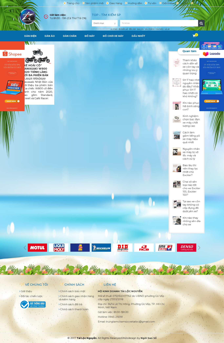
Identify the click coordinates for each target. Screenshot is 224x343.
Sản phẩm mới (94, 3)
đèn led (132, 29)
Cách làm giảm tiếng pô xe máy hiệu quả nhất (191, 137)
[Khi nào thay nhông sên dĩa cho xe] (177, 220)
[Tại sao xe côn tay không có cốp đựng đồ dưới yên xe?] (177, 203)
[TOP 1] (80, 247)
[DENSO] (186, 247)
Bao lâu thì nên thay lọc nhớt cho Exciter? (190, 170)
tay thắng (149, 29)
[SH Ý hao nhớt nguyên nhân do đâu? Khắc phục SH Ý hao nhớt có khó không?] (177, 82)
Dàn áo (50, 35)
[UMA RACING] (165, 247)
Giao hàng (116, 3)
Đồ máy (90, 35)
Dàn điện (30, 35)
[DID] (122, 247)
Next (198, 247)
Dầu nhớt (138, 35)
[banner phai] (211, 75)
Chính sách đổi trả (71, 304)
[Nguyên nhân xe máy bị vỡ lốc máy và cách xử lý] (177, 151)
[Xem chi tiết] (194, 36)
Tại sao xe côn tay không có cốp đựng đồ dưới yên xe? (191, 206)
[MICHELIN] (101, 247)
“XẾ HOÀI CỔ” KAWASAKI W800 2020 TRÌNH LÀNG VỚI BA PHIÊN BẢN (35, 70)
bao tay (140, 29)
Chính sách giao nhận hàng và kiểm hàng (76, 298)
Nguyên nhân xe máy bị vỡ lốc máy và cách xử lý (191, 153)
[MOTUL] (37, 247)
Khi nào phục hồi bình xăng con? (191, 106)
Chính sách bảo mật (72, 291)
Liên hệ (198, 3)
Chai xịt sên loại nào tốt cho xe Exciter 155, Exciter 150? (191, 188)
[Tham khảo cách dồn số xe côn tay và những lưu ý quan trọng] (177, 62)
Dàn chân (69, 35)
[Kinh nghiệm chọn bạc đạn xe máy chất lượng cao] (177, 118)
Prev (25, 247)
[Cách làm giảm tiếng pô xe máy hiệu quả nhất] (177, 134)
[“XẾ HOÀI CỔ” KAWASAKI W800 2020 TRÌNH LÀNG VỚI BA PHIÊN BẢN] (38, 56)
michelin (159, 29)
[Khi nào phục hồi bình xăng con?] (177, 105)
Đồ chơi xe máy (113, 35)
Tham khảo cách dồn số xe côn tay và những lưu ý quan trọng (191, 67)
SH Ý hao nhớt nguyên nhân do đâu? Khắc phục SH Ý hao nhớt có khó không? (191, 88)
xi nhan (114, 29)
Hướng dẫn (135, 3)
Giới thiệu (167, 3)
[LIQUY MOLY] (58, 247)
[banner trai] (12, 75)
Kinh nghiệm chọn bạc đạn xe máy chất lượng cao (191, 120)
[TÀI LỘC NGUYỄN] (27, 16)
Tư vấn (152, 3)
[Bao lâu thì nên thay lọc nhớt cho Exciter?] (177, 167)
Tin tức (184, 3)
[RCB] (144, 247)
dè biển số (123, 29)
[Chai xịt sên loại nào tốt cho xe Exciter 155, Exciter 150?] (177, 184)
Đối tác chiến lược (31, 296)
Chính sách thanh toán (74, 309)
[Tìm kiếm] (201, 23)
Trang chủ (73, 3)
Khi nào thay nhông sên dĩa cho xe (191, 221)
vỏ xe (167, 29)
